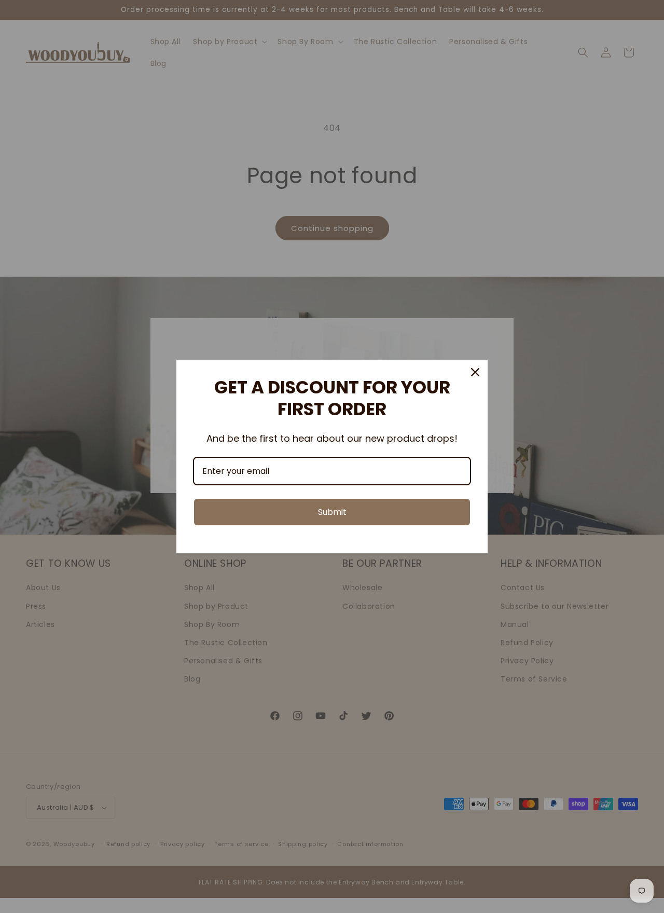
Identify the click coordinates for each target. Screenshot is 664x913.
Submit (332, 512)
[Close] (475, 372)
